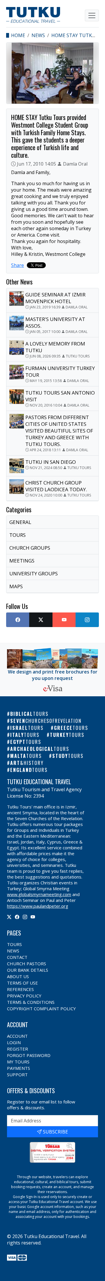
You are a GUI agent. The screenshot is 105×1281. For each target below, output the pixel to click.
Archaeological (39, 748)
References (20, 989)
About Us (18, 976)
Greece (71, 727)
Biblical (29, 713)
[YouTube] (33, 917)
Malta (26, 755)
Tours (14, 944)
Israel (26, 727)
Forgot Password (28, 1055)
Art (27, 762)
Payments (18, 1068)
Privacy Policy (24, 996)
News (38, 35)
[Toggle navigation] (92, 15)
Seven (46, 720)
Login (14, 1042)
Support (17, 1074)
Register (17, 1049)
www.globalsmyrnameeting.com (39, 894)
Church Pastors (26, 963)
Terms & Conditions (31, 1002)
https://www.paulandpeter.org (37, 906)
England (29, 769)
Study (67, 755)
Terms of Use (22, 983)
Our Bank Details (27, 970)
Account (17, 1036)
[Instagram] (25, 917)
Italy (24, 734)
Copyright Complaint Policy (41, 1008)
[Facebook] (17, 917)
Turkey (67, 734)
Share (17, 265)
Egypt (25, 741)
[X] (9, 917)
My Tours (18, 1062)
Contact (17, 957)
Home (18, 35)
